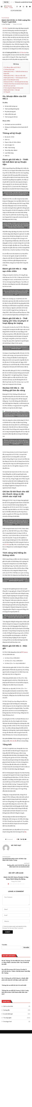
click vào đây (13, 741)
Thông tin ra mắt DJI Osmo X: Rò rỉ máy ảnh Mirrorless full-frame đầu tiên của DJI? (15, 992)
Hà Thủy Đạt (6, 24)
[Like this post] (18, 839)
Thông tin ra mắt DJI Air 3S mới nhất (14, 985)
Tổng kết (6, 92)
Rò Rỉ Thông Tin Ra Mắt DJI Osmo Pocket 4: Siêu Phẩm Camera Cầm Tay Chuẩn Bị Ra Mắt (16, 962)
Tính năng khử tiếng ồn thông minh (13, 88)
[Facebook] (17, 6)
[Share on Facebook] (20, 839)
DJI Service (22, 52)
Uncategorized (16, 1021)
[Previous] (11, 2)
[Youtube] (30, 6)
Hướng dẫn (16, 1010)
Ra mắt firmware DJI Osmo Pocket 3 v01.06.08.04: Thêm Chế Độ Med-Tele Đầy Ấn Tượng (16, 971)
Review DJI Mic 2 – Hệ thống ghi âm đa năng (15, 81)
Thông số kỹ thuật (8, 69)
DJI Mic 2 (5, 28)
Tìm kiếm (4, 944)
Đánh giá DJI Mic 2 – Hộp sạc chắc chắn (14, 75)
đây (25, 832)
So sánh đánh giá (16, 1014)
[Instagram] (23, 6)
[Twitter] (20, 6)
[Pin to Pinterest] (23, 839)
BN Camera (24, 652)
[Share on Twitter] (21, 839)
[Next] (13, 2)
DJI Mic (7, 544)
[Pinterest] (27, 6)
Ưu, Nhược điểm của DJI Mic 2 (11, 67)
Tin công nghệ (16, 1017)
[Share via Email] (25, 839)
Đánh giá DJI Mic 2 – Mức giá (11, 90)
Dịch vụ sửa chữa (16, 1006)
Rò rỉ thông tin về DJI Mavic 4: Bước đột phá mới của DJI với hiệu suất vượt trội (15, 979)
